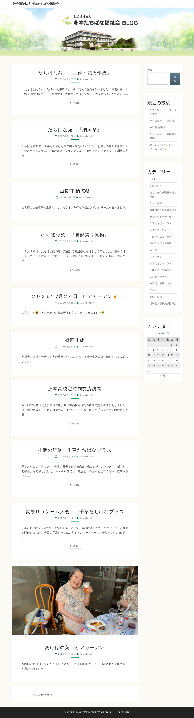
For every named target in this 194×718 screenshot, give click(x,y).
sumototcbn (87, 79)
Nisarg (126, 711)
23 (177, 360)
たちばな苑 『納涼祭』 (75, 129)
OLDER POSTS (43, 694)
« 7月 (162, 375)
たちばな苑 (156, 203)
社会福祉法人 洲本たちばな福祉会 (36, 4)
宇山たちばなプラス (161, 236)
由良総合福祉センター (162, 283)
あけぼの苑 (156, 185)
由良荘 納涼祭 (75, 190)
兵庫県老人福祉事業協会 (163, 209)
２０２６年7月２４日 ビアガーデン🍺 (74, 296)
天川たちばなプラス (161, 229)
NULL (152, 178)
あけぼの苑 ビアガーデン (75, 647)
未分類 (153, 249)
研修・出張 (156, 296)
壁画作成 (75, 340)
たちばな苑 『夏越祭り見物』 (74, 234)
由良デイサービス (159, 276)
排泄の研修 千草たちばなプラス (75, 450)
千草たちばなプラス (161, 223)
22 (172, 360)
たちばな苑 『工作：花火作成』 (75, 72)
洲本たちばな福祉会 (161, 269)
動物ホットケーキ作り (162, 216)
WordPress (104, 711)
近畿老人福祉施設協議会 (163, 303)
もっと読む (76, 102)
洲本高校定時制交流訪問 (75, 388)
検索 (149, 69)
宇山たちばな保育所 (161, 243)
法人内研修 (156, 256)
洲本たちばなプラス (161, 263)
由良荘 (153, 290)
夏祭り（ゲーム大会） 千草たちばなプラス (75, 511)
